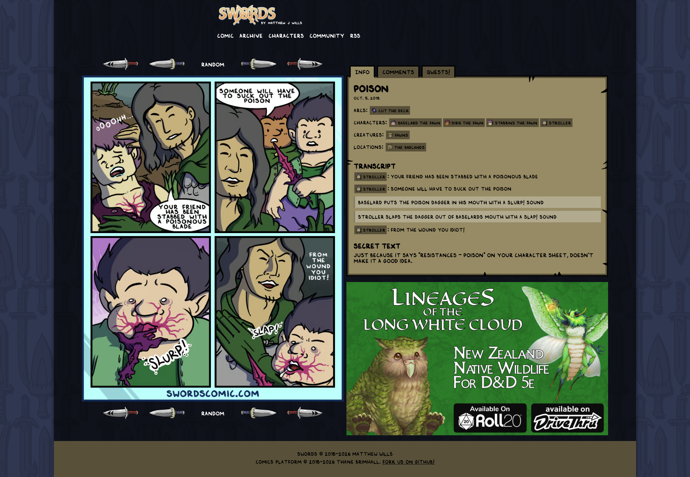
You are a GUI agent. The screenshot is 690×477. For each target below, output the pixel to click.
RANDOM (212, 64)
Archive (251, 35)
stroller (374, 176)
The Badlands (409, 147)
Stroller (560, 123)
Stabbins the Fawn (516, 123)
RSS (355, 35)
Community (326, 35)
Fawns (401, 135)
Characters (286, 35)
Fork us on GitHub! (408, 461)
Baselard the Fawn (419, 123)
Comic (225, 35)
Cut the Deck (393, 110)
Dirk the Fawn (467, 123)
